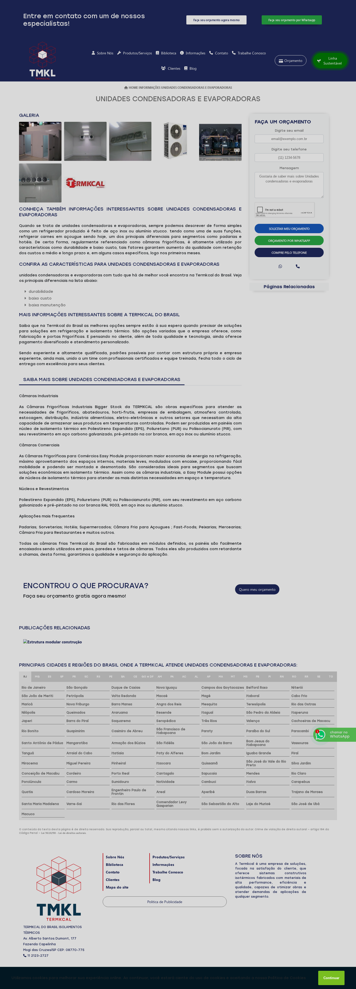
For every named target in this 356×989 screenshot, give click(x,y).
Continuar (331, 978)
